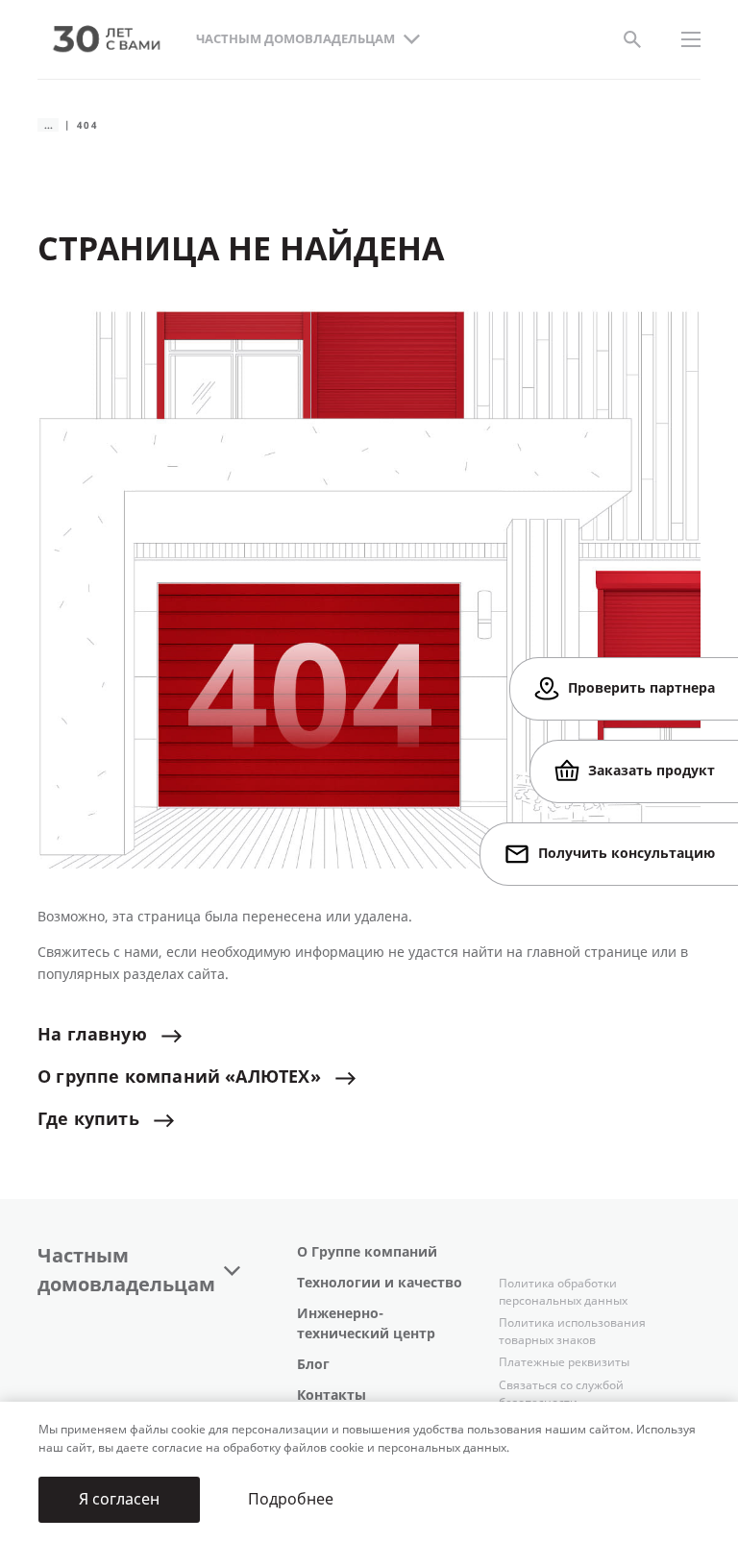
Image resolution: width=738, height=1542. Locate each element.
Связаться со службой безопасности (561, 1394)
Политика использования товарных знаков (572, 1331)
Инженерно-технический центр (366, 1324)
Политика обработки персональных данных (563, 1292)
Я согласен (119, 1499)
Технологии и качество (379, 1283)
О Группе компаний (367, 1252)
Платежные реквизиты (564, 1362)
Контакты (331, 1395)
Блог (313, 1365)
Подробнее (290, 1499)
